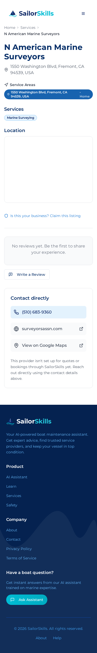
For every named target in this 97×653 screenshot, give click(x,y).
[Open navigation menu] (83, 13)
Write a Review (31, 274)
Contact (13, 539)
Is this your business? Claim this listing (45, 215)
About (11, 530)
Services (27, 27)
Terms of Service (21, 558)
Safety (11, 505)
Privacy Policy (19, 548)
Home (9, 27)
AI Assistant (16, 477)
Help (57, 638)
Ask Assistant (31, 599)
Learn (11, 486)
